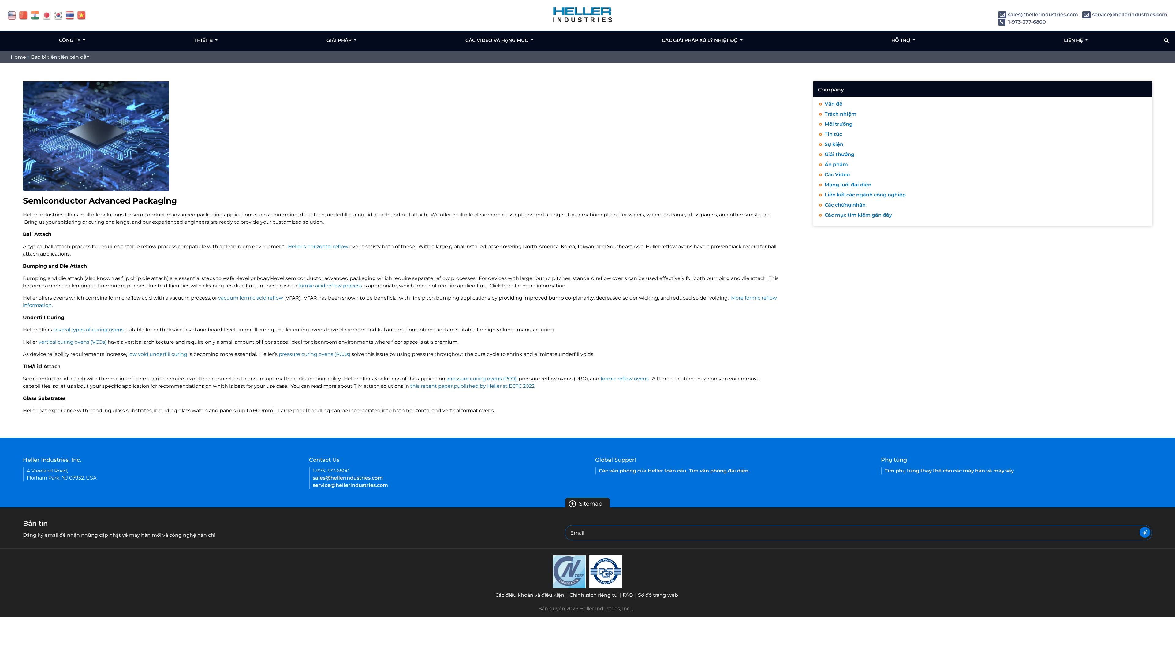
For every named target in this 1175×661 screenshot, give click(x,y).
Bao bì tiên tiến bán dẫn (60, 57)
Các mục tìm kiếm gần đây (858, 215)
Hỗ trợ (901, 40)
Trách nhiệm (840, 114)
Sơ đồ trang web (658, 595)
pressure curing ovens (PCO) (482, 379)
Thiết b (204, 40)
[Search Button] (1166, 40)
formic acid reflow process (330, 286)
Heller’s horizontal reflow (318, 246)
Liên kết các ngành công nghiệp (865, 195)
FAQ (628, 595)
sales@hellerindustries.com (1043, 14)
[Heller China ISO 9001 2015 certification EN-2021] (606, 571)
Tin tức (833, 134)
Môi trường (838, 124)
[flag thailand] (70, 15)
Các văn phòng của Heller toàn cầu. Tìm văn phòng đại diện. (674, 471)
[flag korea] (58, 15)
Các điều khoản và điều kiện (529, 595)
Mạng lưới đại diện (848, 185)
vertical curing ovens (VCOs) (72, 342)
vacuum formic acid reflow (250, 298)
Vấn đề (833, 104)
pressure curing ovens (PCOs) (314, 354)
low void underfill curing (157, 354)
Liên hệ (1074, 40)
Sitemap (586, 503)
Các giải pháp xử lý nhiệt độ (700, 40)
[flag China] (23, 15)
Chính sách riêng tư (593, 595)
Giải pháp (339, 40)
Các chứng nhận (845, 205)
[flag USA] (12, 15)
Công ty (70, 40)
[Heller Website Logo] (583, 14)
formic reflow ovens (625, 379)
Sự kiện (834, 144)
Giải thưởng (839, 154)
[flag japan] (47, 15)
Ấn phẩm (836, 164)
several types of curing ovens (88, 330)
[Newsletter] (1145, 532)
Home (18, 57)
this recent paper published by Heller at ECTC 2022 (472, 386)
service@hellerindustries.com (1129, 14)
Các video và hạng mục (497, 40)
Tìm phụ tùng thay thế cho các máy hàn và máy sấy (949, 471)
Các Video (837, 174)
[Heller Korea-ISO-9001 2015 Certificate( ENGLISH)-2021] (569, 571)
